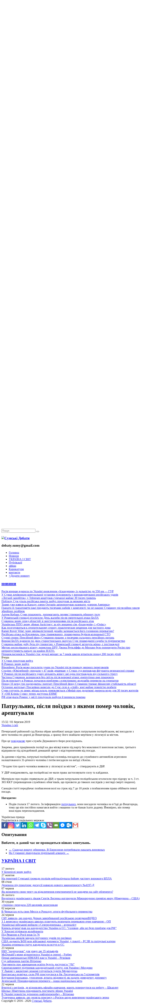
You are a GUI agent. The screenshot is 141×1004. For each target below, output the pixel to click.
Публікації (15, 562)
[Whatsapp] (30, 825)
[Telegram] (37, 825)
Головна (14, 552)
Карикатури (16, 569)
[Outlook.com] (69, 825)
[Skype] (43, 825)
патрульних (68, 804)
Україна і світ (9, 725)
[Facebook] (4, 825)
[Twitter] (17, 825)
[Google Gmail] (75, 825)
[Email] (56, 825)
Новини (14, 555)
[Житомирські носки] (70, 84)
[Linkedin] (24, 825)
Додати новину (19, 575)
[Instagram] (11, 825)
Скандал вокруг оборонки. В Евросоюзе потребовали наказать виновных (57, 849)
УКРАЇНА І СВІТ (20, 559)
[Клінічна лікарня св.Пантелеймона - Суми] (70, 28)
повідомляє (18, 741)
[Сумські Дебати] (15, 538)
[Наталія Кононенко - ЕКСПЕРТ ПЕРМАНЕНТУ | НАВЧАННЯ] (70, 112)
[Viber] (49, 825)
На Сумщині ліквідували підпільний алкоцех (39, 853)
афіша (12, 565)
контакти (14, 572)
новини (8, 583)
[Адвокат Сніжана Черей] (70, 56)
